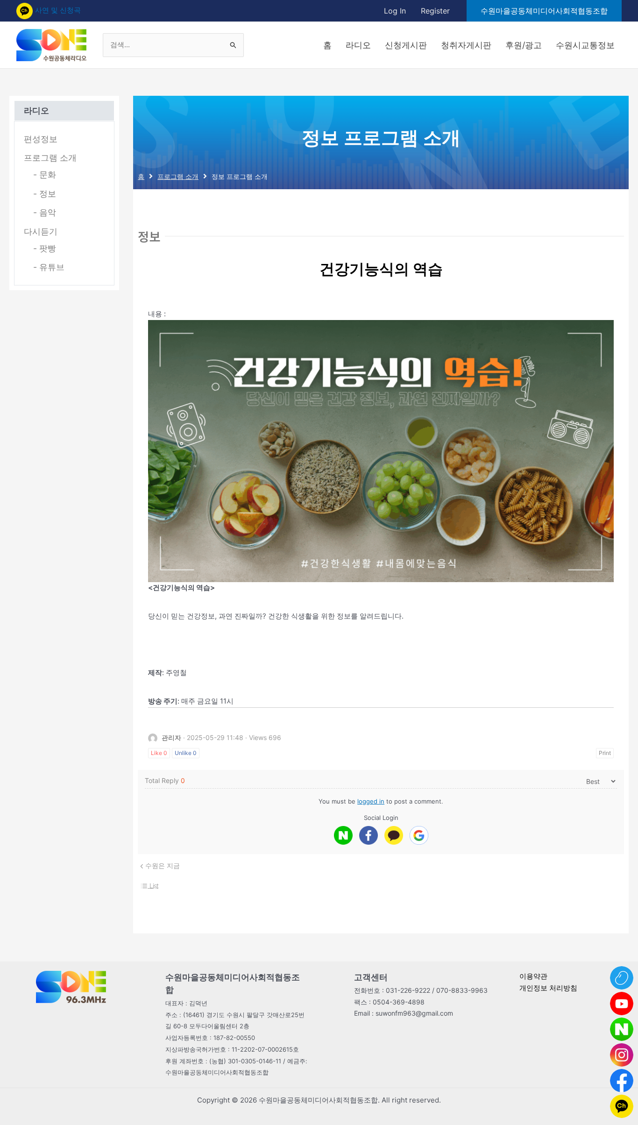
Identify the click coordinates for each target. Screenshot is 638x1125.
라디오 (358, 45)
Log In (395, 10)
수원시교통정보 (585, 45)
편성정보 (40, 139)
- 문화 (44, 174)
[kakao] (393, 835)
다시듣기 (40, 231)
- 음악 (44, 212)
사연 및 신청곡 (58, 10)
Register (435, 10)
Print (605, 752)
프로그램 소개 (50, 158)
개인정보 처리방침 (548, 987)
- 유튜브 (48, 267)
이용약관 (533, 976)
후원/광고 (523, 45)
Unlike (186, 752)
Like (159, 752)
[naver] (343, 835)
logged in (370, 801)
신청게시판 (406, 45)
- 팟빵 (44, 248)
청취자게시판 (466, 45)
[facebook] (368, 835)
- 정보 (44, 194)
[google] (419, 835)
